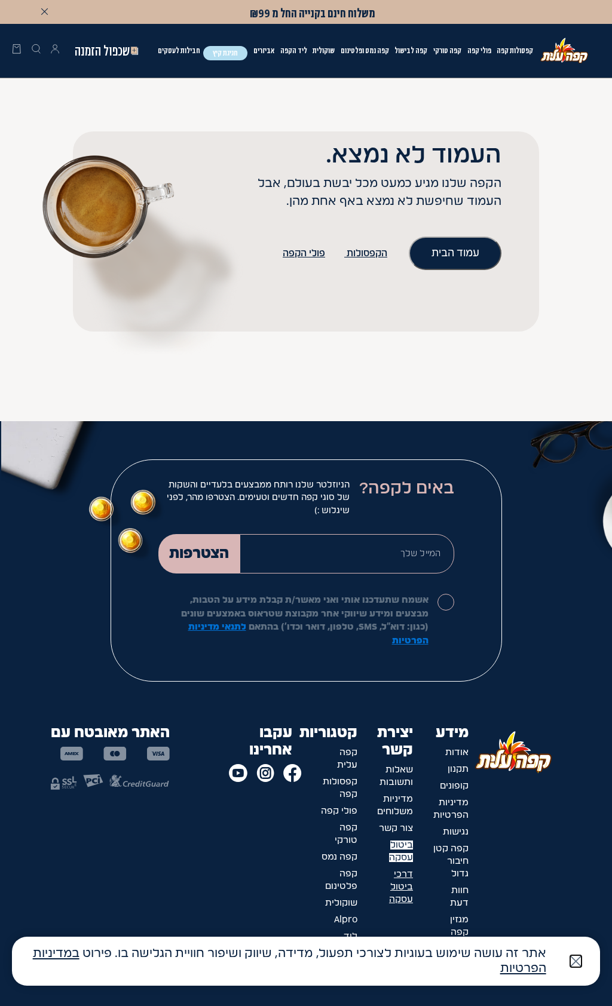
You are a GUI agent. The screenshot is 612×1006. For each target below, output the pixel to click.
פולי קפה (479, 50)
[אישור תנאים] (445, 602)
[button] (55, 51)
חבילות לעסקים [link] (179, 50)
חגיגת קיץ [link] (225, 53)
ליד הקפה (293, 50)
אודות (457, 752)
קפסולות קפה (515, 50)
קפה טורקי (447, 50)
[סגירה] (576, 961)
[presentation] (17, 51)
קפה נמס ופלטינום (365, 50)
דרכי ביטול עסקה (401, 887)
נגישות (456, 831)
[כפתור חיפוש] (35, 51)
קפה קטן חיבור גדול (451, 861)
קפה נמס (339, 856)
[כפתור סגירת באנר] (44, 11)
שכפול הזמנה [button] (102, 50)
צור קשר (396, 828)
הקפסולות (365, 253)
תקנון (458, 769)
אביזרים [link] (263, 50)
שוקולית (341, 902)
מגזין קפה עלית (458, 932)
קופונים (454, 785)
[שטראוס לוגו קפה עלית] (564, 50)
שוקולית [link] (324, 50)
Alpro (345, 919)
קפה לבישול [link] (410, 50)
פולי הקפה (304, 253)
